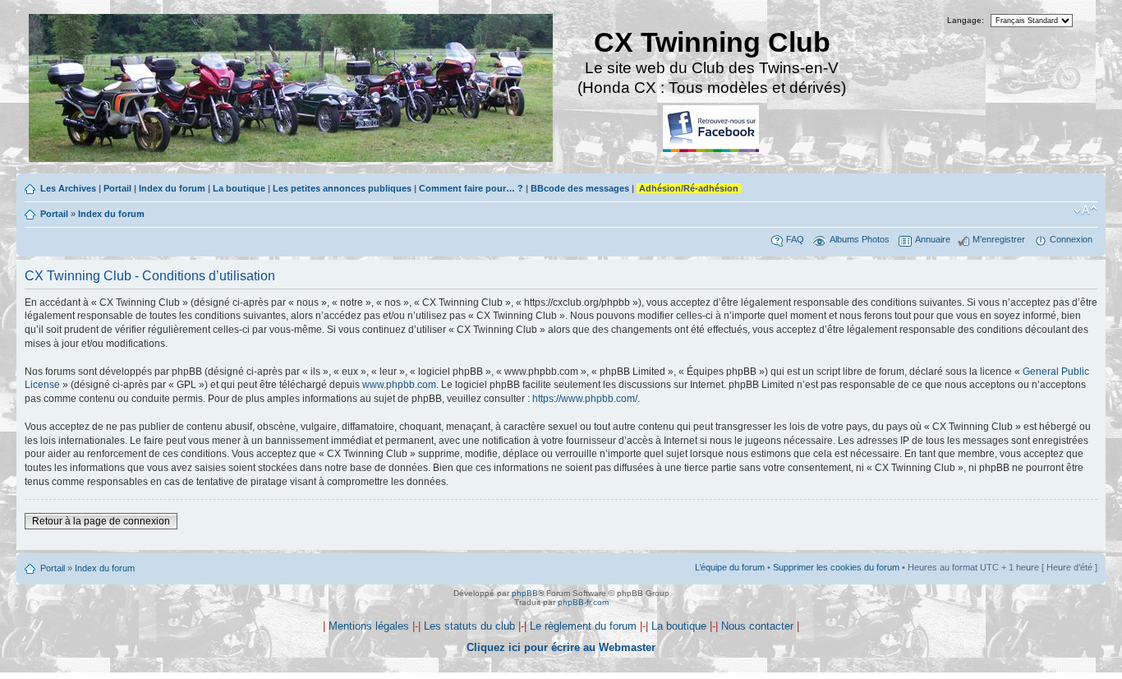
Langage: (965, 20)
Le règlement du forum (583, 626)
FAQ (795, 239)
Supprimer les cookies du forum (836, 567)
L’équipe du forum (730, 567)
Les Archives (68, 188)
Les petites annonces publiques (342, 188)
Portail (117, 188)
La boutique (239, 188)
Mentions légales (369, 626)
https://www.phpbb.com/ (584, 398)
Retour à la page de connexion (101, 521)
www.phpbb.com (399, 384)
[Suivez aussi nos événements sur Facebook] (712, 129)
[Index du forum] (292, 90)
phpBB (525, 593)
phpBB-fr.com (583, 602)
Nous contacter (757, 626)
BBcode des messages (580, 188)
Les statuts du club (469, 626)
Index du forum (172, 188)
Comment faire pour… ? (471, 188)
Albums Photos (860, 239)
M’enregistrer (999, 239)
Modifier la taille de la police (1085, 210)
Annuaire (932, 239)
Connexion (1071, 239)
